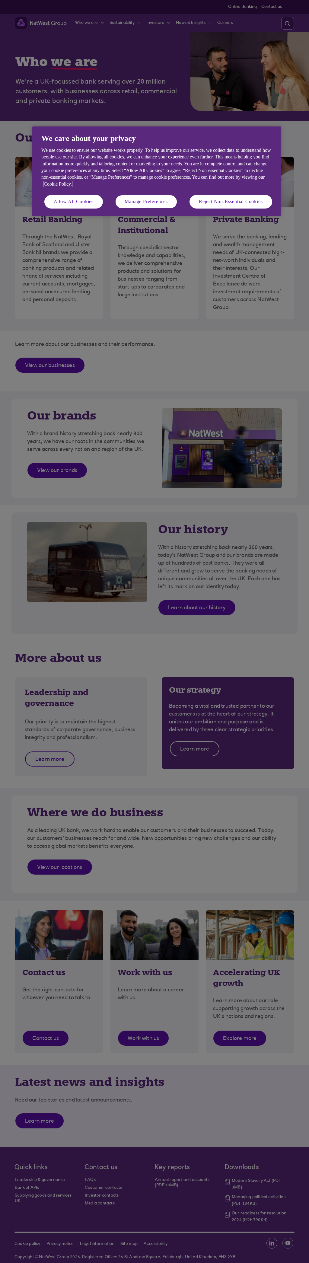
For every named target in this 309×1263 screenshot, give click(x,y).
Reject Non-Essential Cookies (231, 201)
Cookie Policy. (58, 184)
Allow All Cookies (74, 201)
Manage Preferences (146, 201)
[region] (156, 171)
